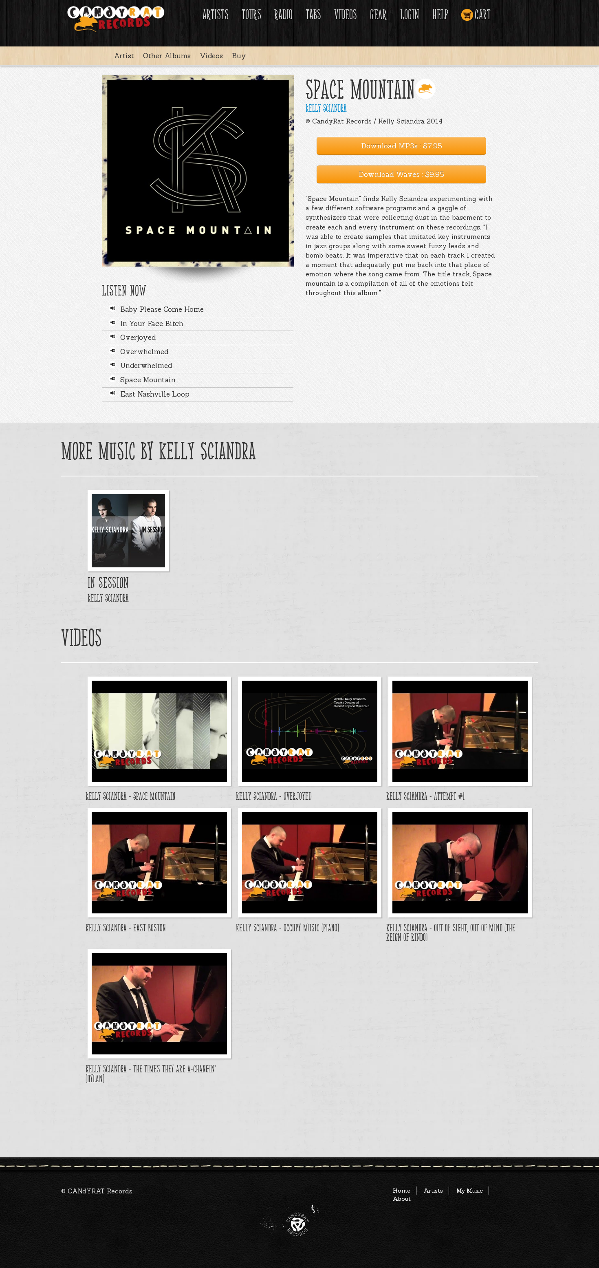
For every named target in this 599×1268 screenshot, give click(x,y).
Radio (283, 15)
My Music (469, 1190)
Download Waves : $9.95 (401, 174)
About (402, 1198)
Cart (483, 15)
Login (409, 15)
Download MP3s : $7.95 (401, 145)
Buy (239, 55)
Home (401, 1190)
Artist (124, 55)
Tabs (313, 15)
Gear (378, 15)
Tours (251, 15)
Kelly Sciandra (326, 108)
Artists (216, 15)
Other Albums (167, 55)
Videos (345, 15)
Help (440, 15)
